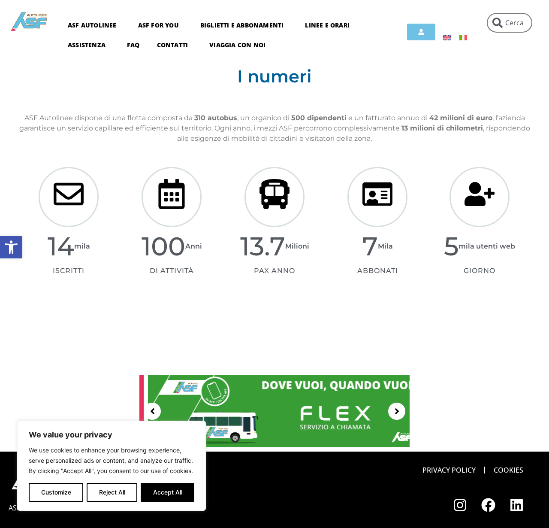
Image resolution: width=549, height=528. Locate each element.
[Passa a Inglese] (447, 37)
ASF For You (158, 25)
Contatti (172, 45)
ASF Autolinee (92, 25)
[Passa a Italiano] (463, 37)
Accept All (167, 492)
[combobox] (509, 23)
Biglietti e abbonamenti (242, 25)
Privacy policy (449, 470)
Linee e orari (327, 25)
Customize (56, 492)
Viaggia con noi (237, 45)
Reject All (112, 492)
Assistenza (87, 45)
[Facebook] (488, 505)
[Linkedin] (517, 505)
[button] (11, 247)
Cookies (508, 470)
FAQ (133, 45)
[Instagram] (460, 505)
